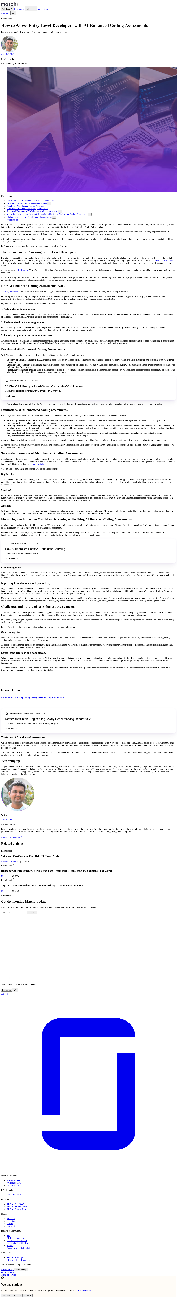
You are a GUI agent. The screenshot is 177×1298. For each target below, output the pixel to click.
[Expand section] (49, 203)
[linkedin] (2, 995)
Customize (6, 1295)
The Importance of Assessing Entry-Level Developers (30, 200)
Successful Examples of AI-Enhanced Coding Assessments (32, 211)
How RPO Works (14, 1195)
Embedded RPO (14, 1180)
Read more (10, 396)
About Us (11, 1218)
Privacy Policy (7, 1272)
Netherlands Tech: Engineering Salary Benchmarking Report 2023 (48, 719)
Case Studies (12, 1221)
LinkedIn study (37, 464)
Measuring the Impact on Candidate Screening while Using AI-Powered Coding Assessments (47, 214)
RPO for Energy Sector (17, 1209)
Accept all (28, 1295)
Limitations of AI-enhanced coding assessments (27, 208)
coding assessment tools (165, 260)
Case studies (19, 9)
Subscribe (32, 912)
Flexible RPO (13, 1185)
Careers (40, 9)
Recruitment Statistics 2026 (18, 1248)
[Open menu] (13, 13)
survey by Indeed (10, 291)
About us (47, 9)
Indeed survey (22, 270)
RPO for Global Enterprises (19, 1260)
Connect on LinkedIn (10, 837)
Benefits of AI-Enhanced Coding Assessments (27, 206)
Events (10, 1245)
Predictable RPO (14, 1183)
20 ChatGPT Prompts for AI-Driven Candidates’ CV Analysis (44, 386)
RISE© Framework (15, 1238)
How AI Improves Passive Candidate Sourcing (35, 549)
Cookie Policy (7, 1269)
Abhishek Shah (8, 54)
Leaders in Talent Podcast (18, 1243)
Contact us (5, 13)
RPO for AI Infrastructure (18, 1206)
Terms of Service (8, 1275)
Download (9, 729)
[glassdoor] (88, 1171)
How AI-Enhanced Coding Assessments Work (27, 203)
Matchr (4, 876)
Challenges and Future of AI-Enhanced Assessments (29, 217)
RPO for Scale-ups (15, 1257)
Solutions (6, 9)
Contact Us (11, 1226)
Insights (29, 9)
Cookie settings (21, 1270)
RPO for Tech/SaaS (15, 1204)
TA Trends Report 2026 (17, 1240)
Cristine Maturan (8, 861)
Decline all (17, 1295)
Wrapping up (12, 220)
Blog (9, 1235)
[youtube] (6, 995)
